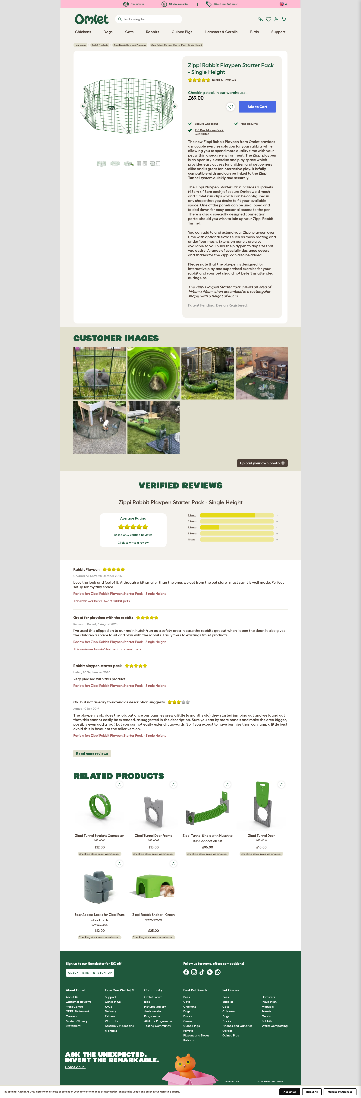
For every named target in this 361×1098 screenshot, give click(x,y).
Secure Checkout (206, 123)
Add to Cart (257, 107)
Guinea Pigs (191, 1025)
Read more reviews (92, 754)
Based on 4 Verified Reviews (133, 534)
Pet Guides (230, 990)
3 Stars (192, 527)
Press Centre (74, 1006)
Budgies (227, 1001)
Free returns (137, 4)
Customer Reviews (78, 1001)
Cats (186, 1001)
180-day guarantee (178, 4)
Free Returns (249, 123)
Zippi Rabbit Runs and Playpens (130, 45)
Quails (266, 1016)
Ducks (187, 1016)
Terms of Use (232, 1081)
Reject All (312, 1091)
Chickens (189, 1006)
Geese (187, 1021)
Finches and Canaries (237, 1025)
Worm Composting (275, 1025)
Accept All (290, 1091)
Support (110, 997)
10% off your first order (225, 4)
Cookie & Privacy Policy (237, 1085)
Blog (147, 1001)
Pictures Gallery (155, 1006)
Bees (186, 997)
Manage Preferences (340, 1091)
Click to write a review (133, 542)
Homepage (80, 45)
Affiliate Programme (158, 1021)
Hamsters (268, 997)
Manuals (268, 1006)
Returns (110, 1016)
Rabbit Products (100, 45)
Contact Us (113, 1001)
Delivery (110, 1011)
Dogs (186, 1011)
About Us (72, 997)
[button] (82, 106)
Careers (71, 1016)
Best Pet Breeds (195, 990)
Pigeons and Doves (196, 1035)
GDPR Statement (77, 1011)
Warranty (111, 1021)
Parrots (188, 1030)
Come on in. (75, 1067)
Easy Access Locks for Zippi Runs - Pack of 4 (99, 920)
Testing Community (157, 1025)
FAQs (108, 1006)
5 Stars (192, 515)
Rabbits (188, 1040)
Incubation (269, 1001)
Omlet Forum (153, 997)
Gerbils (227, 1030)
